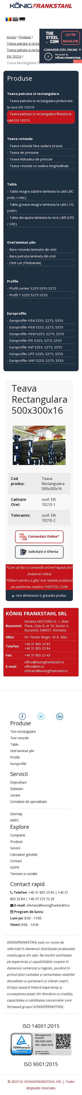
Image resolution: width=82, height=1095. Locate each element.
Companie (17, 835)
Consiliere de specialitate (28, 801)
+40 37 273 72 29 (41, 899)
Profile (12, 281)
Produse (25, 37)
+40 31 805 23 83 (41, 892)
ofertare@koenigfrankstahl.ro (46, 671)
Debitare (16, 789)
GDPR (14, 867)
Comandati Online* (43, 536)
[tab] (39, 595)
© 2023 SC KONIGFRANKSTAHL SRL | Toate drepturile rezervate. (41, 1084)
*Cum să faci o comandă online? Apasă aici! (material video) (39, 570)
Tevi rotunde (19, 738)
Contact (16, 861)
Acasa (11, 37)
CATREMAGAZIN (70, 37)
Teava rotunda (20, 138)
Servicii (15, 848)
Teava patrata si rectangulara (28, 43)
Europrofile (16, 313)
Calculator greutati (23, 854)
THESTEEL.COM (39, 583)
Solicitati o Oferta (43, 551)
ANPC (14, 820)
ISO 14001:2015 (41, 1025)
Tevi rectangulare (23, 731)
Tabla (12, 184)
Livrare (15, 795)
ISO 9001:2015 (41, 1064)
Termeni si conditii (23, 874)
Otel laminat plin (21, 242)
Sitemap (16, 814)
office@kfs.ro (34, 666)
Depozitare (18, 782)
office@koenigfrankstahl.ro (44, 662)
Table (14, 744)
